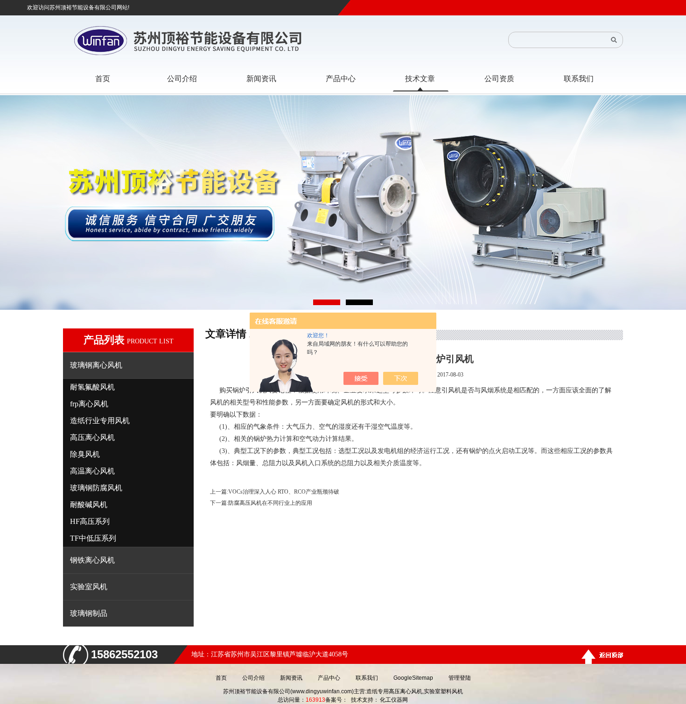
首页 (221, 678)
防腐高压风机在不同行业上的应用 (270, 503)
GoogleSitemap (413, 678)
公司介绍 (253, 678)
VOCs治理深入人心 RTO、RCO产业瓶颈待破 (283, 491)
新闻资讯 (291, 678)
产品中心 (329, 678)
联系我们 (367, 678)
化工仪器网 (394, 700)
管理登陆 (459, 678)
